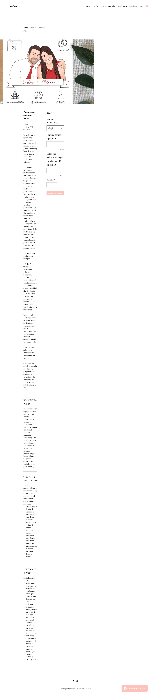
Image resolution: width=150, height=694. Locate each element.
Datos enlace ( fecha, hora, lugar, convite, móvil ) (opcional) (55, 159)
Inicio (25, 27)
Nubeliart (14, 6)
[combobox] (55, 128)
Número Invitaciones (53, 121)
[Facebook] (73, 681)
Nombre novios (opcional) (54, 136)
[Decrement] (48, 184)
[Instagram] (77, 681)
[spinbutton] (52, 184)
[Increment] (55, 184)
